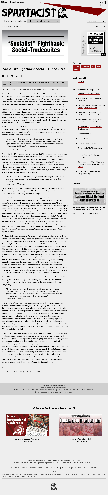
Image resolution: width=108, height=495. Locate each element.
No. (12, 26)
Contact (20, 2)
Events (79, 460)
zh (57, 21)
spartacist (89, 390)
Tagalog (23, 476)
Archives (5, 21)
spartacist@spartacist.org (48, 390)
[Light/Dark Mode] (105, 2)
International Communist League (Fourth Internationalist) (48, 460)
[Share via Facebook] (7, 76)
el (41, 21)
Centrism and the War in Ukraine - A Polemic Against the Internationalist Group (91, 164)
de (37, 21)
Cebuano (17, 474)
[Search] (103, 21)
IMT (92, 66)
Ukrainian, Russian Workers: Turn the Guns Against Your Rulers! (91, 106)
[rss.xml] (64, 385)
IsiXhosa (33, 476)
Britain (46, 468)
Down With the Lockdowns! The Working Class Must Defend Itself (90, 113)
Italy (58, 468)
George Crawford (84, 134)
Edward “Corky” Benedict (87, 143)
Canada (76, 66)
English (36, 474)
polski (4, 476)
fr (53, 21)
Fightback (85, 66)
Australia (17, 468)
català (12, 474)
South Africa (93, 468)
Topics (13, 21)
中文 (39, 476)
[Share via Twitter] (12, 76)
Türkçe (28, 476)
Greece (52, 468)
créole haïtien (74, 474)
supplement (51, 82)
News (73, 460)
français (58, 474)
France (39, 468)
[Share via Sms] (21, 76)
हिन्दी (67, 474)
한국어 (98, 474)
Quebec (76, 69)
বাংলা (7, 474)
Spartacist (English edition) (52, 385)
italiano (88, 474)
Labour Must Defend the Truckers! (26, 82)
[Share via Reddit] (16, 76)
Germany (32, 468)
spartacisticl (71, 390)
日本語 (94, 474)
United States (82, 468)
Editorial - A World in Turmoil (89, 94)
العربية (3, 474)
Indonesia (82, 474)
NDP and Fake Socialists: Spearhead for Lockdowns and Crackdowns (91, 120)
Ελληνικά (30, 474)
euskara (47, 474)
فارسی (53, 474)
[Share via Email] (3, 76)
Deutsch (81, 82)
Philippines (72, 468)
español (42, 474)
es (49, 21)
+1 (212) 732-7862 (24, 390)
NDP (98, 66)
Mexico (64, 468)
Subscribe (22, 21)
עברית (63, 474)
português (10, 476)
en (45, 21)
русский (17, 476)
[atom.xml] (62, 385)
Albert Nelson (83, 138)
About (12, 2)
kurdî (103, 474)
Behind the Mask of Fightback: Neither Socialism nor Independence (33, 326)
